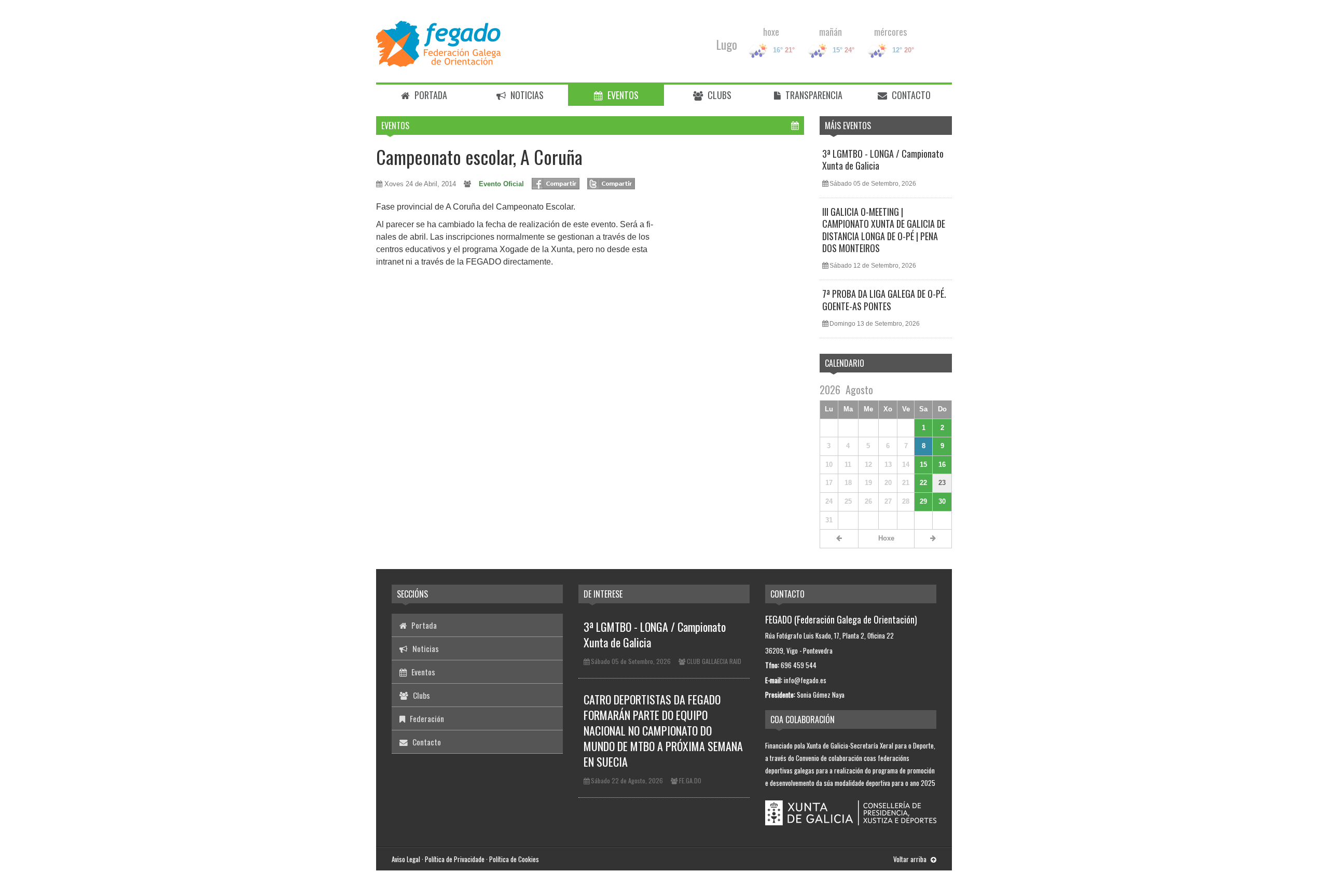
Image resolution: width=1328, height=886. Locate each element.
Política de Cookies (514, 859)
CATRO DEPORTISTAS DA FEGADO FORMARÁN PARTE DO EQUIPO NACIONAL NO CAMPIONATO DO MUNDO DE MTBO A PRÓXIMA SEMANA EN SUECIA (663, 730)
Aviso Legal (406, 859)
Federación (426, 718)
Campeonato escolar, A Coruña (479, 156)
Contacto (910, 95)
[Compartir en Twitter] (611, 183)
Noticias (526, 95)
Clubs (718, 95)
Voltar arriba (910, 859)
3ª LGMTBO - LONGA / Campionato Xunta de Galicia (883, 159)
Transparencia (812, 95)
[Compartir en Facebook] (555, 183)
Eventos (622, 95)
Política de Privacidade (455, 859)
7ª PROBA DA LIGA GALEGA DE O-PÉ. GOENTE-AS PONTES (884, 299)
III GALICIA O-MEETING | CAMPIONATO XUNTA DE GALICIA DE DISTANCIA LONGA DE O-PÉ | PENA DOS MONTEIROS (883, 230)
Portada (429, 95)
